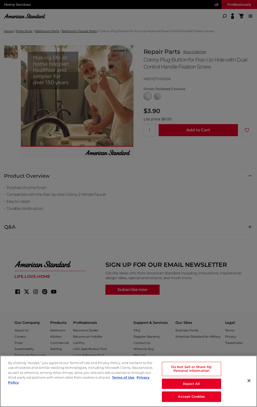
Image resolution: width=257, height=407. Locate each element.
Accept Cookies (191, 396)
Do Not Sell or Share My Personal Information (191, 369)
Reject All (191, 384)
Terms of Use (123, 377)
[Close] (248, 380)
